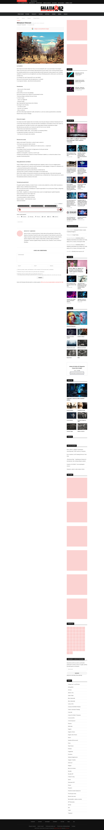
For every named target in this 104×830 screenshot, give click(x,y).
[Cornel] (71, 631)
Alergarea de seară (71, 347)
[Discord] (78, 14)
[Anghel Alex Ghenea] (68, 628)
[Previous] (28, 1)
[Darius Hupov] (71, 649)
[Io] (68, 646)
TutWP (60, 828)
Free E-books (54, 2)
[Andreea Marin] (74, 637)
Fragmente (70, 751)
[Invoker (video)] (82, 332)
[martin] (74, 646)
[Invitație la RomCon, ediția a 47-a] (82, 212)
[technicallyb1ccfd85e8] (80, 637)
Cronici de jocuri (71, 720)
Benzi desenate (71, 698)
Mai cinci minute (72, 768)
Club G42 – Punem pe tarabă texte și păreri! (80, 88)
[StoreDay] (80, 628)
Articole (47, 14)
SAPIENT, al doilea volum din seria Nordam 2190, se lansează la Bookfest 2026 (82, 155)
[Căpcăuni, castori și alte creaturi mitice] (82, 294)
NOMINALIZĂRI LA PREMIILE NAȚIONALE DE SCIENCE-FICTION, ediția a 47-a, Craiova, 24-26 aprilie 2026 (82, 203)
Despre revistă (32, 2)
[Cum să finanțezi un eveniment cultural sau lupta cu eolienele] (71, 212)
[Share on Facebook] (38, 226)
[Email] (85, 3)
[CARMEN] (77, 628)
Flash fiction (70, 746)
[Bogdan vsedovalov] (74, 634)
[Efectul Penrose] (77, 318)
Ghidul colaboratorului (23, 2)
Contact (73, 826)
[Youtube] (82, 14)
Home (18, 18)
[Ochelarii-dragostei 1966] (82, 415)
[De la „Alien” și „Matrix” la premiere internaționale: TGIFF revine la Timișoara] (77, 130)
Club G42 (70, 712)
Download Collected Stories (77, 373)
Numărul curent (69, 2)
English (65, 14)
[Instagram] (81, 3)
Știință (69, 804)
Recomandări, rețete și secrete (75, 799)
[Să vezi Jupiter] (71, 415)
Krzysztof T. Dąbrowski (22, 24)
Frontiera (70, 754)
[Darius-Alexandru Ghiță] (74, 643)
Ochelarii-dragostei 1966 (82, 421)
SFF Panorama (71, 802)
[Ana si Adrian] (68, 643)
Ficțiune (27, 14)
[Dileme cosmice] (82, 426)
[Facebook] (78, 3)
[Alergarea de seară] (71, 343)
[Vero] (68, 634)
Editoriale (70, 726)
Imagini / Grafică (72, 760)
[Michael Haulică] (80, 634)
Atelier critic (71, 692)
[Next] (29, 1)
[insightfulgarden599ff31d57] (71, 640)
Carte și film (70, 704)
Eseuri (69, 737)
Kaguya (69, 765)
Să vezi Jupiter (70, 420)
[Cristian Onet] (71, 643)
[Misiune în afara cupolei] (71, 332)
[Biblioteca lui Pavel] (82, 343)
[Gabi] (74, 628)
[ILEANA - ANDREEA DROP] (71, 634)
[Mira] (80, 631)
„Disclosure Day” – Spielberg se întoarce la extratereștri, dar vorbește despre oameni (82, 286)
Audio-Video (70, 695)
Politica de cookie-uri (50, 826)
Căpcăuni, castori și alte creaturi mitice (82, 300)
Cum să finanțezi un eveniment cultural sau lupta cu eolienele (71, 218)
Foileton (70, 748)
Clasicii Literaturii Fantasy (74, 709)
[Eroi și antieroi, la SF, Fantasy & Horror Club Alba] (71, 148)
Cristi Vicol (67, 828)
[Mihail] (71, 637)
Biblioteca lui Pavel (82, 347)
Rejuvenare (69, 357)
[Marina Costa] (83, 634)
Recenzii (41, 14)
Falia (79, 357)
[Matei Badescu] (68, 652)
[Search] (86, 14)
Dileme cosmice (81, 431)
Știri (69, 807)
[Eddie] (83, 646)
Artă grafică (70, 687)
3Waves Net (56, 828)
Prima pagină (21, 14)
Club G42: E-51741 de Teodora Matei (79, 73)
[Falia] (82, 353)
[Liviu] (74, 631)
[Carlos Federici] (80, 646)
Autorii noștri (39, 2)
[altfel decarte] (77, 634)
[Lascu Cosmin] (83, 637)
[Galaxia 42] (74, 649)
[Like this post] (36, 226)
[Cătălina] (77, 649)
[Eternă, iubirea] (71, 405)
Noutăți (70, 771)
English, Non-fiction (72, 734)
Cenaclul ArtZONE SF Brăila (74, 706)
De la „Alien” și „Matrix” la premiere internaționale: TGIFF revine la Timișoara (76, 140)
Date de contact (61, 2)
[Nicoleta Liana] (71, 628)
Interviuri (70, 762)
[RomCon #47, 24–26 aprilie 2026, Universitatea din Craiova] (82, 180)
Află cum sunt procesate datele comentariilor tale (52, 282)
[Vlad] (74, 640)
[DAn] (83, 643)
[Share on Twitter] (39, 226)
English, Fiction (71, 732)
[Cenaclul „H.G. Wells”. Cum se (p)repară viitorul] (71, 294)
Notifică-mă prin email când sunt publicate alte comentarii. (31, 271)
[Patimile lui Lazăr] (82, 405)
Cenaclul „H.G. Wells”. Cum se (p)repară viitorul (71, 300)
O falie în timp (71, 776)
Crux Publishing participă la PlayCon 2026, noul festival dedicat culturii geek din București (82, 171)
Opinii (69, 779)
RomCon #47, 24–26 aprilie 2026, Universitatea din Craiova (82, 186)
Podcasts (34, 14)
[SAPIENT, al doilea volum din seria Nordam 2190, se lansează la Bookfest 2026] (82, 148)
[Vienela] (80, 643)
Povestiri (70, 788)
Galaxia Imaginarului (73, 757)
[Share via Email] (44, 226)
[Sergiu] (68, 637)
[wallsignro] (77, 640)
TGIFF (69, 810)
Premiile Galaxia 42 (47, 2)
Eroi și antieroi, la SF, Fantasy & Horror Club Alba (71, 154)
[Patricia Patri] (83, 628)
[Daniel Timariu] (83, 631)
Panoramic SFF (71, 782)
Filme (69, 743)
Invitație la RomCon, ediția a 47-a (82, 218)
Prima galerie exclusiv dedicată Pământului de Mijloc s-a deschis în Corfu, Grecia (71, 170)
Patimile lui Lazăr (81, 410)
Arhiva (59, 14)
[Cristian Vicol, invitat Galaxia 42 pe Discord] (70, 82)
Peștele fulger (70, 431)
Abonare (77, 673)
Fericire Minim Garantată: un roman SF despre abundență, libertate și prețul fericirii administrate (71, 187)
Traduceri (29, 18)
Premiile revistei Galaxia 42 (74, 790)
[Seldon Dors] (68, 640)
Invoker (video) (81, 336)
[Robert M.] (80, 640)
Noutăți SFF (70, 774)
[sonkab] (71, 646)
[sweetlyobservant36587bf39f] (68, 631)
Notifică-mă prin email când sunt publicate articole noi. (30, 274)
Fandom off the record (73, 740)
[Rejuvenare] (71, 353)
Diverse (53, 14)
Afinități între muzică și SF (78, 251)
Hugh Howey (75, 235)
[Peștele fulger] (71, 426)
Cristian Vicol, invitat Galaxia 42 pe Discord (79, 81)
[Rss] (84, 14)
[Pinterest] (82, 3)
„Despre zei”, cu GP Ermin (74, 684)
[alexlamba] (83, 649)
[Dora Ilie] (71, 652)
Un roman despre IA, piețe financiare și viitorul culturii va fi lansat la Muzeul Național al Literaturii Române (71, 203)
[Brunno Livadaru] (77, 637)
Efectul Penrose (34, 1)
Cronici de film (71, 718)
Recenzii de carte (72, 796)
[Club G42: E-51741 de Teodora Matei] (70, 74)
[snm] (68, 649)
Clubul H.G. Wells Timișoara (74, 715)
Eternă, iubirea (70, 410)
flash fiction (20, 221)
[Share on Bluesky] (43, 226)
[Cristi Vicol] (77, 631)
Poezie (69, 785)
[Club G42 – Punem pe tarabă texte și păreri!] (70, 89)
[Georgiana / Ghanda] (77, 646)
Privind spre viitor (72, 793)
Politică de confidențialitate (63, 826)
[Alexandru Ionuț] (77, 643)
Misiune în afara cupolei (70, 337)
